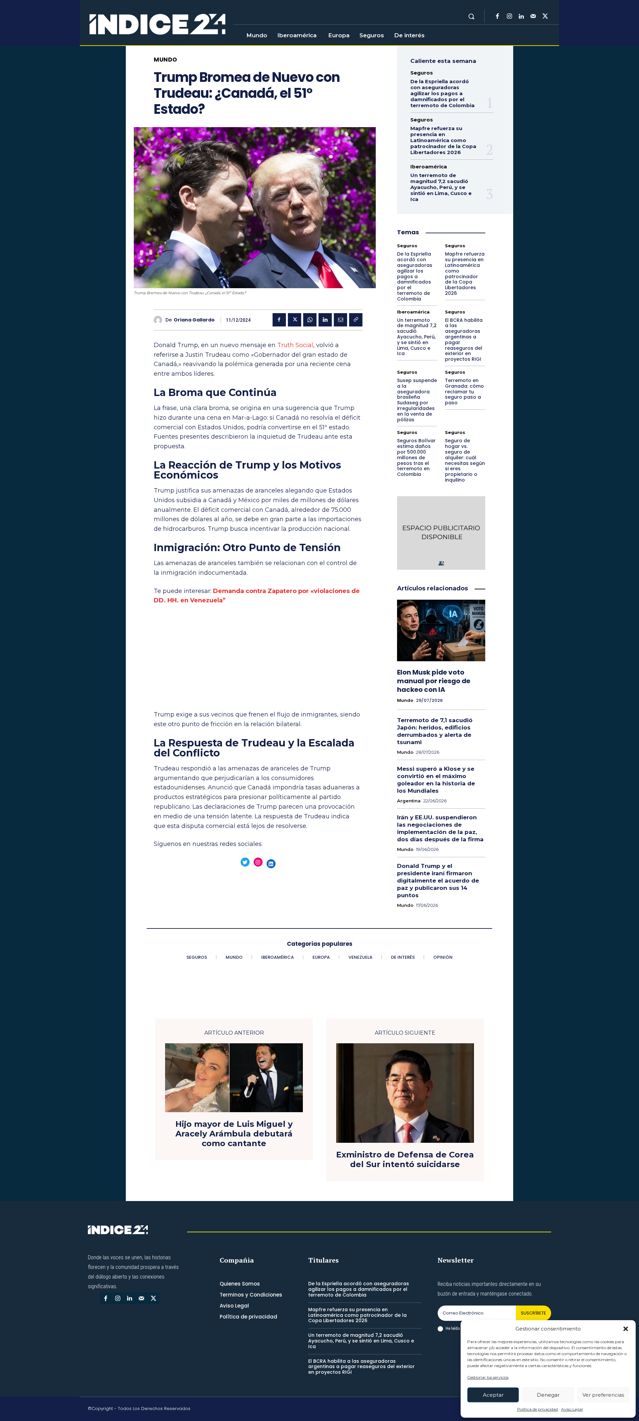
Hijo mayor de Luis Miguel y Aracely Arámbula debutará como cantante (234, 1133)
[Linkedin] (521, 17)
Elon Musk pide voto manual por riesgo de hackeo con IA (433, 681)
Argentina (409, 800)
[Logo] (157, 24)
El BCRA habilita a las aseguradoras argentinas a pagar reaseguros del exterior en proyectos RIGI (464, 340)
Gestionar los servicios (488, 1377)
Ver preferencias (603, 1395)
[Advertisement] (258, 660)
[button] (625, 1328)
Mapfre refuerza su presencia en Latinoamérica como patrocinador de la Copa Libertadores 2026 (443, 140)
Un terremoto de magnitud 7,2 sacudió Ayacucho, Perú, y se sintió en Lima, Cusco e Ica (441, 187)
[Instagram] (509, 17)
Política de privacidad (537, 1409)
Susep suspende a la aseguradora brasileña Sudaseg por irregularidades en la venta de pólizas (417, 400)
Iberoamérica (428, 166)
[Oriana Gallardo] (159, 320)
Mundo (165, 60)
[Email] (340, 319)
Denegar (548, 1395)
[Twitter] (545, 17)
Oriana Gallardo (194, 320)
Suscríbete (533, 1313)
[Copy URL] (355, 319)
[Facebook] (497, 17)
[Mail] (533, 17)
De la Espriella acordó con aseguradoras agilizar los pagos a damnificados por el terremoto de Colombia (442, 93)
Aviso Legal (572, 1409)
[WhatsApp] (310, 319)
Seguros (421, 72)
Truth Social (295, 345)
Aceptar (493, 1395)
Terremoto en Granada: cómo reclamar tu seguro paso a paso (464, 391)
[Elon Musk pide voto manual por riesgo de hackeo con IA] (441, 631)
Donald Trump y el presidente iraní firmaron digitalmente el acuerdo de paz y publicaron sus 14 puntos (438, 881)
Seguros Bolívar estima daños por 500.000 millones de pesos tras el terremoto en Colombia (416, 457)
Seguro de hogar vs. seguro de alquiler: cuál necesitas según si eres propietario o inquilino (465, 460)
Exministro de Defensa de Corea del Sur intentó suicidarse (405, 1159)
